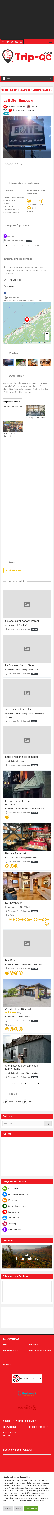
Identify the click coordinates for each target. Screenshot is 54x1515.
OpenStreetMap (36, 343)
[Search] (48, 1123)
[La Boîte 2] (45, 362)
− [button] (47, 338)
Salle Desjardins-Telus (18, 709)
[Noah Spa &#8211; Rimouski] (35, 410)
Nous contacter (10, 1350)
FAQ (5, 1345)
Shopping (28, 808)
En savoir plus (9, 1427)
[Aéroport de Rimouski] (14, 406)
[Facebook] (5, 293)
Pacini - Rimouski (15, 853)
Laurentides (27, 1259)
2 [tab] (25, 160)
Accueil (4, 89)
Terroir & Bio (39, 808)
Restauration (24, 89)
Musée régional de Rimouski (22, 756)
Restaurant (20, 857)
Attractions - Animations (15, 669)
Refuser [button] (8, 1509)
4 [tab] (33, 160)
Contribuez (34, 1345)
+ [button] (47, 333)
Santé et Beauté (14, 1218)
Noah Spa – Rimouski (35, 417)
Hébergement (11, 907)
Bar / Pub (19, 808)
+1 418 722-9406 (13, 280)
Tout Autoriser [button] (31, 1509)
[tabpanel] (27, 137)
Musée (21, 761)
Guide (13, 89)
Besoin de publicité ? (38, 1427)
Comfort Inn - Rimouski (18, 1009)
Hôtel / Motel (24, 907)
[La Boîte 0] (21, 362)
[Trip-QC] (27, 56)
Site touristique (32, 1073)
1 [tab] (20, 160)
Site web (10, 286)
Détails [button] (18, 1509)
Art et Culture (11, 625)
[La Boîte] (8, 362)
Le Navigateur (13, 902)
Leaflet (25, 343)
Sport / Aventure (34, 964)
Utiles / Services (14, 1229)
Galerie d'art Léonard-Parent (22, 620)
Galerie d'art (23, 625)
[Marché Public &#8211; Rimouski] (13, 426)
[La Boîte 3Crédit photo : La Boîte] (33, 362)
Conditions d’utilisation (40, 1350)
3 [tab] (29, 160)
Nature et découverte (16, 1206)
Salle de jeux (33, 669)
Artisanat (9, 808)
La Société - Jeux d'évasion (21, 665)
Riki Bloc (10, 960)
